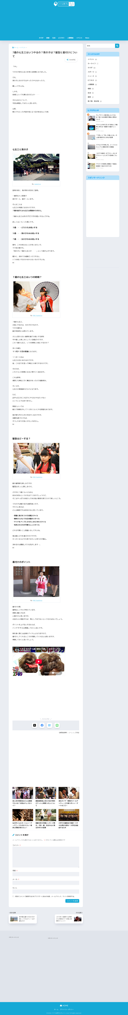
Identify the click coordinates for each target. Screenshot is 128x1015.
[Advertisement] (64, 22)
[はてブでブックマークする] (49, 725)
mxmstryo (37, 184)
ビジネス (61, 38)
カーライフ (93, 63)
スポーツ (92, 72)
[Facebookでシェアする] (42, 725)
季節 (77, 733)
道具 (90, 97)
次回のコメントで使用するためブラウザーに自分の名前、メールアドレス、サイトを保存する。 (45, 896)
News (87, 38)
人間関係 (70, 38)
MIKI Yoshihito (37, 316)
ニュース (92, 76)
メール (15, 879)
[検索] (117, 46)
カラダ (41, 38)
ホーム (56, 1009)
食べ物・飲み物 (95, 101)
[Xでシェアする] (34, 725)
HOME (65, 1005)
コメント (16, 845)
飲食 (47, 38)
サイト (14, 888)
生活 (53, 38)
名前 (15, 870)
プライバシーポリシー (67, 1009)
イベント (79, 38)
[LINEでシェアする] (57, 725)
